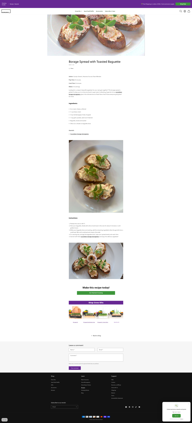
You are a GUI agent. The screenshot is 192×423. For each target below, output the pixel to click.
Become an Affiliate (116, 385)
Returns (113, 393)
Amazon (53, 390)
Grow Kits (53, 379)
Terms (112, 395)
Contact (113, 382)
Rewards (17, 4)
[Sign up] (76, 407)
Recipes (12, 4)
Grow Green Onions (86, 385)
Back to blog (97, 336)
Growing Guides (4, 4)
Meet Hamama (85, 379)
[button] (180, 11)
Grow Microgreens (85, 382)
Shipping (113, 390)
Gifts (52, 385)
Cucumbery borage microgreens (79, 134)
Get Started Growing (96, 293)
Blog (82, 393)
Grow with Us (114, 387)
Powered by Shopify (99, 419)
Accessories (54, 387)
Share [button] (71, 68)
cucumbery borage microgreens (90, 236)
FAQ (112, 379)
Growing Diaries (85, 390)
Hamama (93, 419)
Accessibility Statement (117, 398)
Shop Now (183, 4)
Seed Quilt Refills (55, 382)
